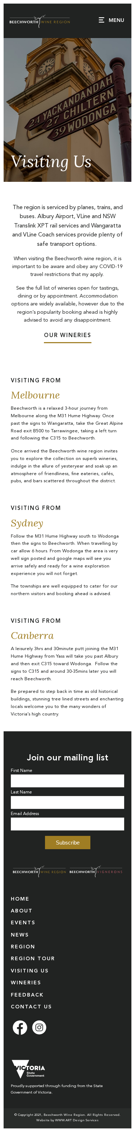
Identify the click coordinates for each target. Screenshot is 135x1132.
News (20, 935)
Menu (116, 20)
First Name (21, 771)
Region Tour (33, 958)
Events (23, 922)
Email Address (25, 814)
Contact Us (31, 1006)
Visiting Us (30, 971)
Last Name (21, 792)
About (22, 911)
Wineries (26, 982)
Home (20, 899)
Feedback (27, 995)
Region (23, 946)
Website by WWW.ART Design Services (67, 1120)
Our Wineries (67, 336)
